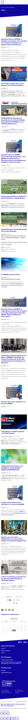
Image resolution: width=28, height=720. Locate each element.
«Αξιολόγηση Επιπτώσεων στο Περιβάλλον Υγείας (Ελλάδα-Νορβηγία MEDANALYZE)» (12, 468)
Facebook (6, 610)
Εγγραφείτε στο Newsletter (5, 691)
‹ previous (10, 597)
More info (5, 713)
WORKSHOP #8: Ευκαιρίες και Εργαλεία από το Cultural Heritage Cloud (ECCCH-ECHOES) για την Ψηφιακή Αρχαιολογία (13, 121)
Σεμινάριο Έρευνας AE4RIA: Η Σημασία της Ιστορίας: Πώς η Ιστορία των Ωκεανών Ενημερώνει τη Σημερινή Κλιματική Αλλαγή (14, 42)
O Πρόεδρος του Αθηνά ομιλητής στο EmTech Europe (12, 432)
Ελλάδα (20, 586)
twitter (22, 642)
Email (2, 610)
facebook (19, 642)
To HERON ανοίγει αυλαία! (10, 274)
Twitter (9, 610)
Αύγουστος (14, 619)
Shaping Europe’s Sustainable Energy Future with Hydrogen (14, 230)
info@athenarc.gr (20, 690)
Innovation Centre (9, 2)
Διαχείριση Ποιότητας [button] (5, 650)
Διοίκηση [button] (3, 648)
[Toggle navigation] (26, 2)
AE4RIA (21, 511)
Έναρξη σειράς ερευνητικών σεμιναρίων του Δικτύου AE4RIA (12, 503)
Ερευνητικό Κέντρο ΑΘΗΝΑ (7, 7)
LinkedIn (12, 610)
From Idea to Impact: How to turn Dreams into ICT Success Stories (12, 84)
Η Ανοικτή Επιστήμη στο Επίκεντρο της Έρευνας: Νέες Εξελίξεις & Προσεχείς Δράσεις (13, 578)
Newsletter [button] (3, 670)
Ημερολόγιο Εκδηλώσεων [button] (6, 672)
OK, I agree (5, 718)
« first (8, 597)
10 (19, 600)
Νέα (3, 10)
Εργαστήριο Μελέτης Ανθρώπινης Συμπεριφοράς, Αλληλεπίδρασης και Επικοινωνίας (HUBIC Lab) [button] (11, 662)
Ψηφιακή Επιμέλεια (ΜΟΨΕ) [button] (7, 660)
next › (14, 603)
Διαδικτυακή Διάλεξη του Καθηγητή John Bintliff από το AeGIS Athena (13, 197)
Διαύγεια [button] (3, 652)
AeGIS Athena (12, 203)
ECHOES (13, 129)
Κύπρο (2, 587)
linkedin (21, 642)
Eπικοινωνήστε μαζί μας (5, 690)
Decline (14, 718)
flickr (24, 642)
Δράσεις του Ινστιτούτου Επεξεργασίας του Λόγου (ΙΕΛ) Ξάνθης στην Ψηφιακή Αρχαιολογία (13, 539)
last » (16, 603)
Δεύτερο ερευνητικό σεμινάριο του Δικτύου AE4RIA (13, 402)
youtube (26, 642)
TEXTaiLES (6, 131)
